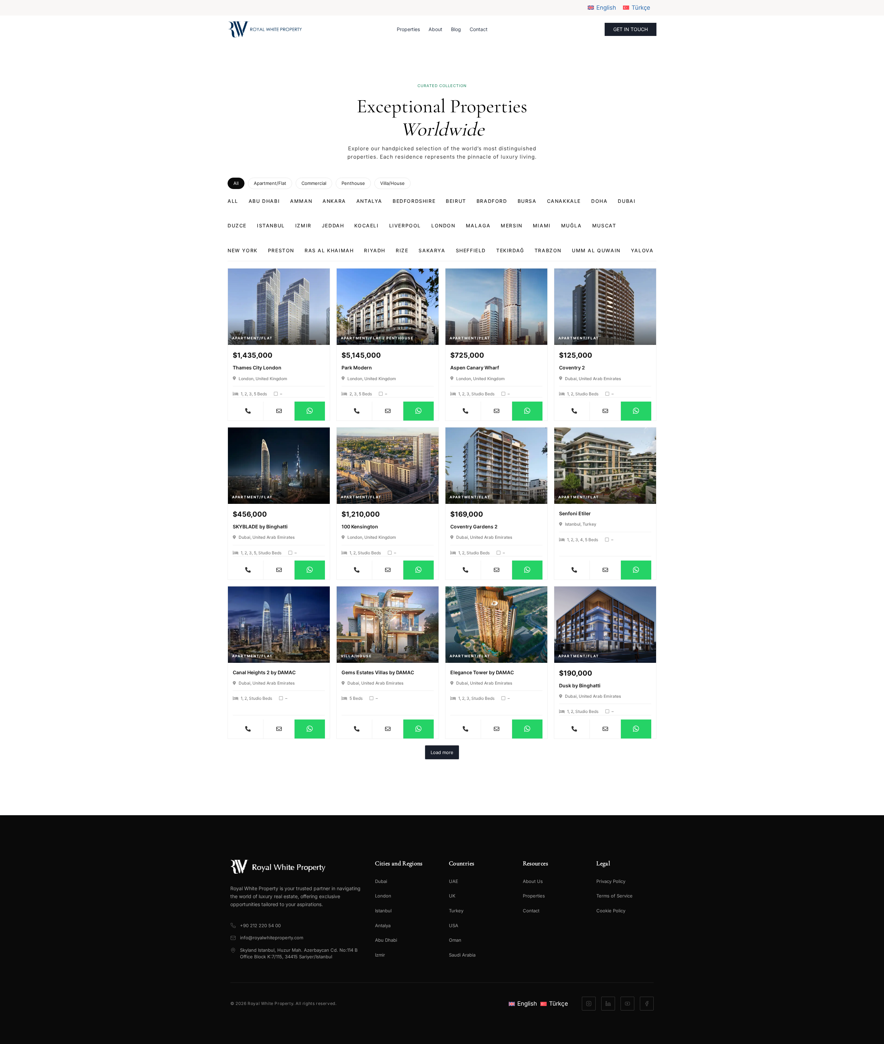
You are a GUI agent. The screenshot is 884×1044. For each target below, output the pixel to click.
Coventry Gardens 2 (474, 526)
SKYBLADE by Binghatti (260, 526)
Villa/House (392, 183)
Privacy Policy (610, 881)
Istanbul (383, 910)
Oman (455, 940)
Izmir (380, 955)
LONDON (443, 225)
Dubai (381, 881)
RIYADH (374, 250)
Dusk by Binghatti (579, 685)
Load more (442, 752)
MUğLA (571, 225)
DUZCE (237, 225)
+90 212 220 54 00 (260, 925)
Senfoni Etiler (575, 513)
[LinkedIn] (608, 1003)
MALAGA (478, 225)
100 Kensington (360, 526)
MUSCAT (604, 225)
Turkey (456, 910)
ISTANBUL (271, 225)
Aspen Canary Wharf (474, 367)
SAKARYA (432, 250)
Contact (479, 29)
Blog (456, 29)
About (435, 29)
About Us (533, 881)
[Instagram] (589, 1003)
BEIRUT (456, 201)
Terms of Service (614, 896)
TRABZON (548, 250)
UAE (453, 881)
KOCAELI (366, 225)
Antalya (383, 925)
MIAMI (542, 225)
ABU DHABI (264, 201)
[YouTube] (627, 1003)
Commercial (313, 183)
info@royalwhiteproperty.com (271, 937)
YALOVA (642, 250)
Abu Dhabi (386, 940)
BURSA (527, 201)
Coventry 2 (572, 367)
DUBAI (626, 201)
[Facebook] (647, 1003)
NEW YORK (243, 250)
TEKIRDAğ (510, 250)
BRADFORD (492, 201)
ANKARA (334, 201)
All (236, 183)
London (383, 896)
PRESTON (281, 250)
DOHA (599, 201)
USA (453, 925)
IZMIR (303, 225)
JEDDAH (333, 225)
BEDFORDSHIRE (414, 201)
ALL (233, 201)
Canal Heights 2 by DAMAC (264, 672)
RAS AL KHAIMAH (329, 250)
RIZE (402, 250)
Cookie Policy (610, 910)
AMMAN (301, 201)
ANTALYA (369, 201)
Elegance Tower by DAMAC (482, 672)
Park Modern (357, 367)
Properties (408, 29)
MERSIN (511, 225)
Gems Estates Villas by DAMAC (378, 672)
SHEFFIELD (471, 250)
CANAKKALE (564, 201)
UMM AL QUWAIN (596, 250)
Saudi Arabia (462, 955)
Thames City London (257, 367)
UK (452, 896)
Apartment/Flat (270, 183)
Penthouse (353, 183)
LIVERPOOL (405, 225)
